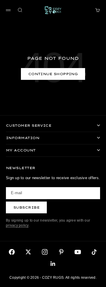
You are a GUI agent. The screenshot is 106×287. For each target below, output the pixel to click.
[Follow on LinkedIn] (53, 263)
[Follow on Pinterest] (61, 251)
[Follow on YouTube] (77, 251)
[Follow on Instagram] (44, 251)
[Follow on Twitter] (28, 251)
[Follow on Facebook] (11, 251)
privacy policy (17, 225)
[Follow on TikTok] (94, 251)
